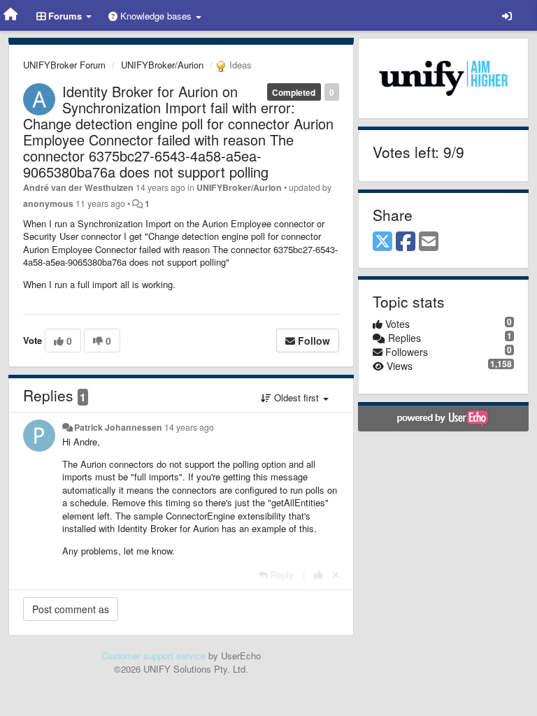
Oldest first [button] (296, 397)
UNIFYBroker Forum (64, 64)
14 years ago (189, 427)
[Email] (428, 242)
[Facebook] (405, 242)
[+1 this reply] (318, 574)
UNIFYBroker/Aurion (162, 64)
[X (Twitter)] (382, 242)
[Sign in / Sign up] (507, 15)
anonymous (48, 203)
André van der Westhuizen (78, 187)
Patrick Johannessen (118, 427)
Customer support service (153, 655)
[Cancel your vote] (335, 574)
